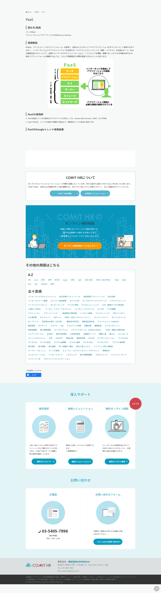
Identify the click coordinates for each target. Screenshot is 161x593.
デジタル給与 (45, 342)
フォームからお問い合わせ (108, 541)
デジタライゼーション (106, 338)
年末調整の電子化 (110, 579)
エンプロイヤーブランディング (94, 300)
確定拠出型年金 (88, 321)
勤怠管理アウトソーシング (94, 296)
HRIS (73, 279)
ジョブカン (59, 579)
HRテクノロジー (119, 313)
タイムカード (123, 334)
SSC (36, 284)
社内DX (50, 334)
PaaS (117, 279)
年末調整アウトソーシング (72, 579)
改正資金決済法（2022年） (52, 321)
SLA (29, 284)
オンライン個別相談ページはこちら (79, 245)
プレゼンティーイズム (36, 354)
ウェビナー (92, 577)
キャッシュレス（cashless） (109, 321)
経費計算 (87, 325)
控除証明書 (32, 329)
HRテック (57, 317)
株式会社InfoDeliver (79, 561)
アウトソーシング (51, 313)
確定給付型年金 (73, 321)
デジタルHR (123, 338)
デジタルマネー (103, 342)
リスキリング (71, 354)
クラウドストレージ (118, 300)
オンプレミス (33, 321)
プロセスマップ (101, 354)
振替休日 (106, 350)
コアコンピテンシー (113, 325)
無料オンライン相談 (117, 461)
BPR (50, 279)
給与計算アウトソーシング (69, 296)
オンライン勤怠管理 (58, 300)
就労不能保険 (61, 334)
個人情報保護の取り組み (51, 577)
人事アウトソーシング (104, 577)
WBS (52, 284)
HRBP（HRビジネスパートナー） (78, 317)
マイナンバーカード (119, 354)
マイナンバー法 (34, 358)
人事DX (51, 579)
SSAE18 (44, 284)
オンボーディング (57, 304)
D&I (62, 325)
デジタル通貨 (74, 342)
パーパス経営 (54, 350)
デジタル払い (88, 342)
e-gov (65, 279)
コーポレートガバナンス (84, 309)
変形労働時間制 (86, 354)
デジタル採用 (73, 304)
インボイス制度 (86, 313)
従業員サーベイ (90, 334)
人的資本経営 (75, 334)
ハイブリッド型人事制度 (103, 346)
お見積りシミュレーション (95, 193)
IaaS (79, 279)
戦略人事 (102, 334)
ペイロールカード (56, 354)
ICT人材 (100, 309)
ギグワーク (42, 325)
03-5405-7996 (55, 531)
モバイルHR (74, 300)
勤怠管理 (31, 325)
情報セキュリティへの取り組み (71, 577)
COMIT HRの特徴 (65, 193)
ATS (29, 279)
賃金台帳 (69, 338)
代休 (50, 338)
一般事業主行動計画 (69, 313)
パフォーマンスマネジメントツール (42, 296)
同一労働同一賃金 (66, 346)
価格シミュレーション (80, 461)
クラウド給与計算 (41, 579)
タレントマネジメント (37, 338)
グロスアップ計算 (74, 325)
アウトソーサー (34, 313)
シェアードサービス (36, 334)
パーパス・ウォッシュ (37, 350)
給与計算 (111, 296)
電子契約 (31, 346)
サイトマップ (37, 577)
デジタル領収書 (119, 342)
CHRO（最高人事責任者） (115, 329)
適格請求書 (80, 338)
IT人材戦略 (111, 309)
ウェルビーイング (103, 313)
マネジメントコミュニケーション (57, 358)
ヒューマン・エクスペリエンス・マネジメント (81, 350)
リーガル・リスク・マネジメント (58, 309)
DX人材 (91, 338)
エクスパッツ (45, 317)
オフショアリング (119, 317)
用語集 (84, 577)
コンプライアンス (61, 329)
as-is (36, 279)
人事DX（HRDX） (35, 309)
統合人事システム (83, 346)
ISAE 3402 (89, 279)
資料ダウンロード (44, 461)
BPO (43, 279)
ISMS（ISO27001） (104, 279)
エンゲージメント (101, 317)
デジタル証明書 (60, 342)
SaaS (124, 279)
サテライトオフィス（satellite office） (86, 329)
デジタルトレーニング (90, 304)
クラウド (53, 325)
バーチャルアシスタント (37, 304)
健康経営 (98, 325)
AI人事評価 (32, 317)
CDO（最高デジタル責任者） (113, 304)
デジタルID (32, 342)
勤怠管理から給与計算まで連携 (93, 579)
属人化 (112, 334)
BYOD (57, 279)
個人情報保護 (45, 329)
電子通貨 (52, 346)
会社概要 (28, 577)
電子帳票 (41, 346)
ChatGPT (59, 338)
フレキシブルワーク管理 (37, 300)
